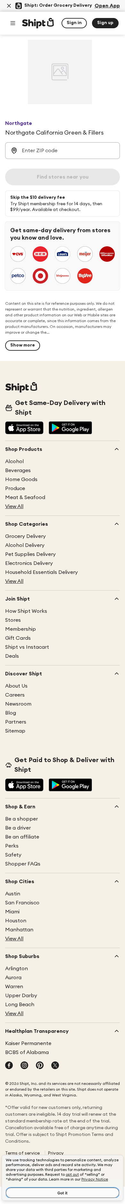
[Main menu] (12, 23)
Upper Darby (21, 995)
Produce (15, 488)
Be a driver (18, 827)
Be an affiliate (22, 836)
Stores (13, 620)
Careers (15, 695)
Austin (12, 893)
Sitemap (15, 731)
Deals (12, 656)
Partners (15, 722)
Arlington (16, 968)
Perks (12, 845)
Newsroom (18, 704)
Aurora (13, 977)
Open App (107, 5)
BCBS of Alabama (27, 1052)
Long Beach (19, 1004)
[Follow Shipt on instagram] (24, 1065)
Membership (20, 629)
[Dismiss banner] (9, 6)
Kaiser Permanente (28, 1043)
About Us (16, 686)
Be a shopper (21, 819)
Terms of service (22, 1153)
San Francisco (22, 902)
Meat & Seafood (25, 497)
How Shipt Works (26, 611)
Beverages (18, 470)
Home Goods (21, 479)
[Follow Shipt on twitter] (55, 1065)
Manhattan (19, 929)
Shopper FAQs (22, 863)
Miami (12, 911)
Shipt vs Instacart (27, 647)
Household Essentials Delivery (41, 572)
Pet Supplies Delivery (30, 554)
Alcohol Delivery (25, 545)
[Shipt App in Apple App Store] (24, 428)
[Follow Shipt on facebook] (9, 1065)
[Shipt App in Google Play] (70, 428)
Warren (14, 986)
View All (14, 506)
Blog (10, 713)
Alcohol (14, 461)
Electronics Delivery (29, 563)
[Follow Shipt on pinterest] (40, 1065)
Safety (13, 854)
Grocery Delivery (25, 536)
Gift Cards (18, 638)
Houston (15, 920)
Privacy (56, 1153)
